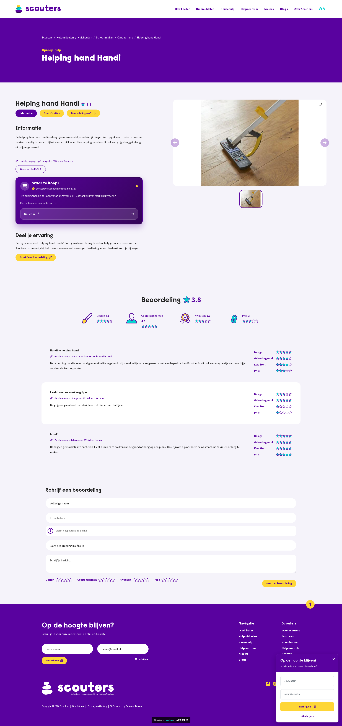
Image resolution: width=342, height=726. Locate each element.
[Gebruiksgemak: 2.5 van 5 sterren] (106, 579)
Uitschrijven (142, 659)
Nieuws (269, 9)
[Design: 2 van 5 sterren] (61, 579)
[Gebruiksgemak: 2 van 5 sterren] (104, 579)
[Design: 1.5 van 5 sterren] (60, 579)
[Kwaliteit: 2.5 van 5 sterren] (140, 579)
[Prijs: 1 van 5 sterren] (164, 579)
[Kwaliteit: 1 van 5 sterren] (135, 579)
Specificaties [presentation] (52, 113)
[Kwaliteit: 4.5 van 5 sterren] (146, 579)
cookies (169, 720)
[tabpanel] (79, 138)
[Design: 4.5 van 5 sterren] (69, 579)
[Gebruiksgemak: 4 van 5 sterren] (110, 579)
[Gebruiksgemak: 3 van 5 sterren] (107, 579)
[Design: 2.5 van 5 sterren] (63, 579)
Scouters (47, 37)
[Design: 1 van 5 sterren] (58, 579)
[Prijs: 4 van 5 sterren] (173, 579)
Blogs (284, 9)
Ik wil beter (182, 9)
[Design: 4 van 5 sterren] (68, 579)
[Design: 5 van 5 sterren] (71, 579)
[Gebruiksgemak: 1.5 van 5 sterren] (102, 579)
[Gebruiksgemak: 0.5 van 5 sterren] (99, 579)
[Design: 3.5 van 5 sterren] (66, 579)
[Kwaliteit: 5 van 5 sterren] (148, 579)
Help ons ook (290, 648)
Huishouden (85, 37)
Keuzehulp (227, 9)
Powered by (127, 706)
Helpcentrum (249, 9)
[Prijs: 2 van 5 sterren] (167, 579)
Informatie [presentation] (26, 113)
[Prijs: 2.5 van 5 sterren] (169, 579)
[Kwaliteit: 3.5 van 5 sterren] (143, 579)
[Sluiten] (333, 659)
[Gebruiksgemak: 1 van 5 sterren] (101, 579)
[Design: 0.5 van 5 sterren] (57, 579)
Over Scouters (303, 9)
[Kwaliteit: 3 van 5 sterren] (142, 579)
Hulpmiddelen (205, 9)
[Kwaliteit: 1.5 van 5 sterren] (137, 579)
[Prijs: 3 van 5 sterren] (170, 579)
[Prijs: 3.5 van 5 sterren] (172, 579)
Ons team (288, 636)
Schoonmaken (104, 37)
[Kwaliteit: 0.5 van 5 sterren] (134, 579)
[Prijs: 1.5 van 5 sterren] (165, 579)
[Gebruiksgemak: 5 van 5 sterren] (114, 579)
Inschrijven (52, 660)
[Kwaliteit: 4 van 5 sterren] (145, 579)
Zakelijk (287, 653)
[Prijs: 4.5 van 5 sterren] (175, 579)
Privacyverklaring (97, 706)
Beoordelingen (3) (81, 113)
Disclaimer (78, 706)
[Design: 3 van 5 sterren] (65, 579)
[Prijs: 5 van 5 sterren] (177, 579)
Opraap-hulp (125, 37)
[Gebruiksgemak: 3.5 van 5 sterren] (109, 579)
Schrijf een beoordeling (34, 257)
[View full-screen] (321, 105)
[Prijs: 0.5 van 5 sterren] (162, 579)
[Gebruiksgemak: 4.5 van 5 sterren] (112, 579)
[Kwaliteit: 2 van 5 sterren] (138, 579)
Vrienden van (290, 642)
